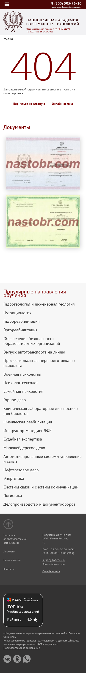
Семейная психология (23, 391)
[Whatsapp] (27, 659)
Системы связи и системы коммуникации (40, 487)
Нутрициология (17, 312)
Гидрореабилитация (21, 321)
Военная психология (22, 374)
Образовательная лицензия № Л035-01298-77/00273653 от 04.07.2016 (48, 30)
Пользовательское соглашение (21, 647)
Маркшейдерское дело (24, 447)
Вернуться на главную (29, 104)
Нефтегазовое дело (21, 469)
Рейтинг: (14, 619)
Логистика (12, 495)
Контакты (8, 569)
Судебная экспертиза (22, 439)
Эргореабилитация (20, 330)
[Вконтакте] (7, 659)
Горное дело (14, 399)
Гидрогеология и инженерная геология (39, 304)
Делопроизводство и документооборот (39, 504)
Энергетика (13, 478)
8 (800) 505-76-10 (66, 3)
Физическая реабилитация (27, 422)
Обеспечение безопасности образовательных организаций (31, 341)
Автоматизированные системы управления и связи (42, 459)
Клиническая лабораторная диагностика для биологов (40, 411)
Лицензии (9, 551)
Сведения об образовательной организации (15, 538)
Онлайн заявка (62, 104)
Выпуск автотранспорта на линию (34, 352)
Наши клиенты (12, 560)
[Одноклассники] (17, 659)
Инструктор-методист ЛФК (27, 430)
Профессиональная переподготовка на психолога (39, 363)
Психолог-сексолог (20, 382)
